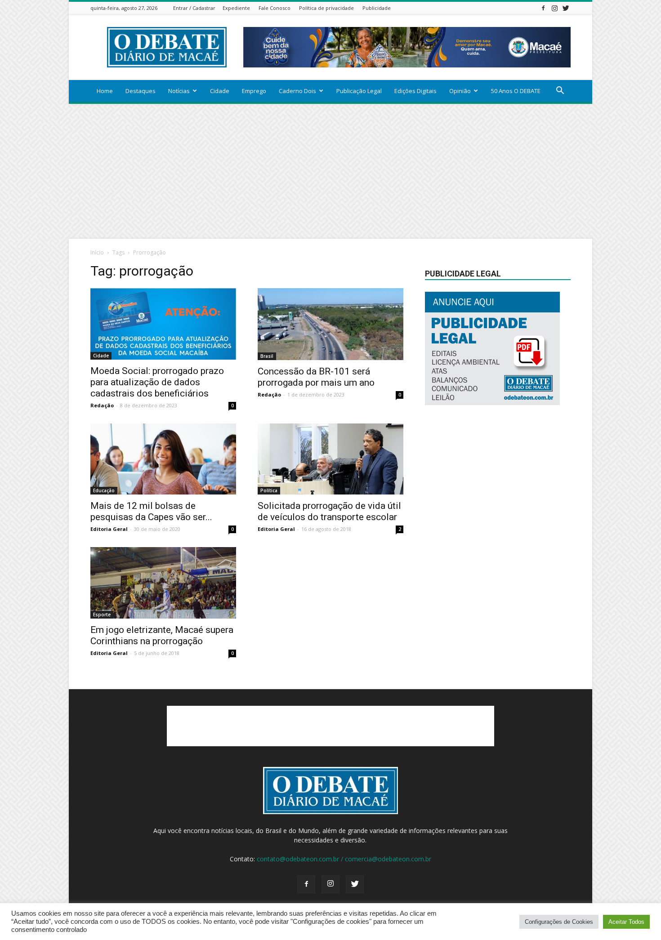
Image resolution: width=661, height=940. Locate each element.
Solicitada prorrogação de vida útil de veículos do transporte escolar (329, 511)
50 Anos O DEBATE (515, 91)
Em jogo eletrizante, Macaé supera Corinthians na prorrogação (161, 635)
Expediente (236, 7)
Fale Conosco (274, 7)
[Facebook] (543, 8)
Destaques (140, 91)
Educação (104, 490)
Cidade (219, 91)
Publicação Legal (359, 91)
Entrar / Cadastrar (194, 7)
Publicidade (376, 7)
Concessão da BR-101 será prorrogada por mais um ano (316, 377)
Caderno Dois (297, 91)
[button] (560, 91)
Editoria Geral (109, 529)
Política (268, 490)
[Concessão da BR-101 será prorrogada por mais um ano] (330, 324)
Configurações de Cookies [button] (559, 921)
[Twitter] (566, 8)
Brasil (266, 356)
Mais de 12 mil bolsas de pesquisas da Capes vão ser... (151, 511)
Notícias (179, 91)
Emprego (254, 91)
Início (97, 252)
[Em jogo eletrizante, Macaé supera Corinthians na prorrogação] (163, 583)
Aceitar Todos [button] (626, 921)
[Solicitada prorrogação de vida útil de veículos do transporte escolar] (330, 459)
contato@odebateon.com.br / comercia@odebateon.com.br (344, 859)
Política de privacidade (326, 7)
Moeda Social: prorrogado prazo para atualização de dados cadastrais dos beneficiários (157, 382)
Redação (102, 405)
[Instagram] (554, 8)
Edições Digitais (415, 91)
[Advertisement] (330, 171)
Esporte (102, 614)
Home (105, 91)
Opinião (460, 91)
